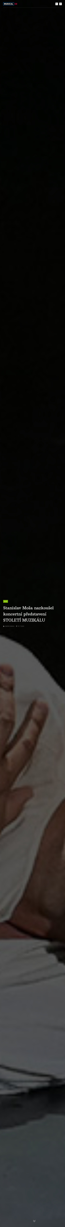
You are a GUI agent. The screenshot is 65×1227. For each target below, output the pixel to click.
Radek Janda (9, 626)
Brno (5, 601)
